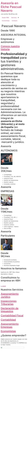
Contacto (14, 20)
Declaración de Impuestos (9, 310)
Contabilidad (8, 319)
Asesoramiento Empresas (10, 325)
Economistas (5, 20)
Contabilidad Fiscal (12, 315)
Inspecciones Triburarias (8, 303)
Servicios (14, 17)
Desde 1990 (5, 17)
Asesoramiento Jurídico (10, 295)
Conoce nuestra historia (10, 48)
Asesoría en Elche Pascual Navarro (11, 6)
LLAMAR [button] (3, 286)
